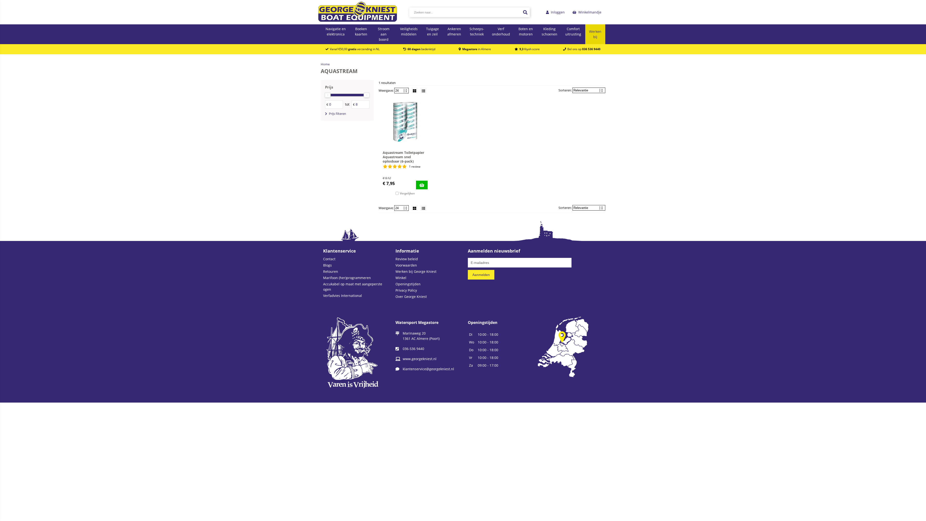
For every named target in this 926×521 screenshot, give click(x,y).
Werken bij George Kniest (415, 271)
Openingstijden (408, 284)
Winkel (400, 277)
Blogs (327, 265)
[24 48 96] (401, 90)
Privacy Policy (406, 290)
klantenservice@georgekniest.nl (428, 369)
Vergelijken (407, 193)
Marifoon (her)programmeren (347, 277)
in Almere (476, 49)
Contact (329, 259)
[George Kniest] (357, 12)
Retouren (330, 271)
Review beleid (406, 259)
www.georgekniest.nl (419, 358)
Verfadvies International (342, 295)
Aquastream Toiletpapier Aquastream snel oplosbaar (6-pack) (403, 157)
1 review (414, 167)
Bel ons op (583, 49)
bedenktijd (421, 49)
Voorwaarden (406, 265)
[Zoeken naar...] (525, 12)
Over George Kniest (411, 296)
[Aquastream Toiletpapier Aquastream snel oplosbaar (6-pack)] (405, 121)
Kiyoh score (529, 49)
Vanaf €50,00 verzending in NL (354, 49)
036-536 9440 (413, 348)
